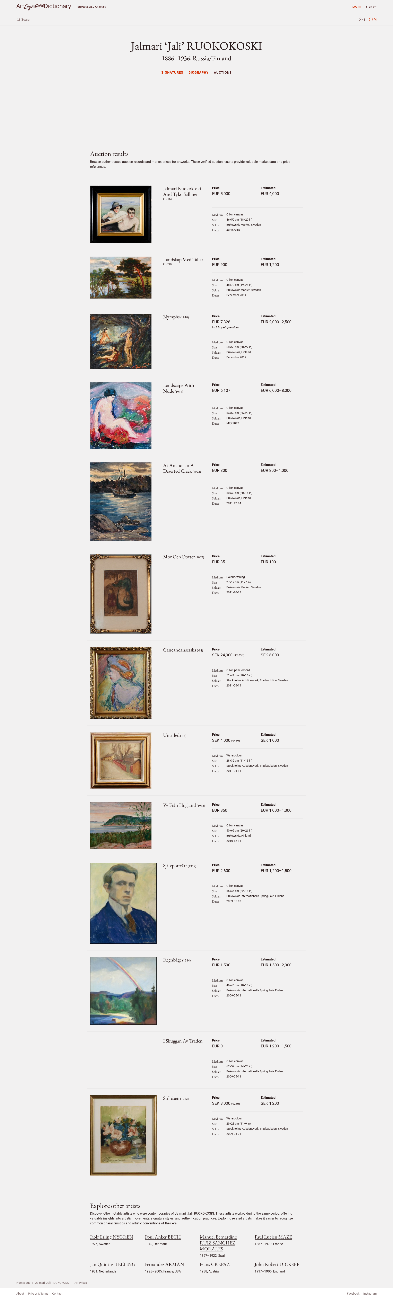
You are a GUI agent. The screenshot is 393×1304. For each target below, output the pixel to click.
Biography (199, 72)
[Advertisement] (196, 111)
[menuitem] (172, 72)
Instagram (370, 1293)
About (20, 1293)
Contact (57, 1293)
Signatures (172, 72)
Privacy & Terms (38, 1293)
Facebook (353, 1293)
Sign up (371, 6)
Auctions (223, 72)
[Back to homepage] (43, 7)
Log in (356, 6)
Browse (92, 6)
